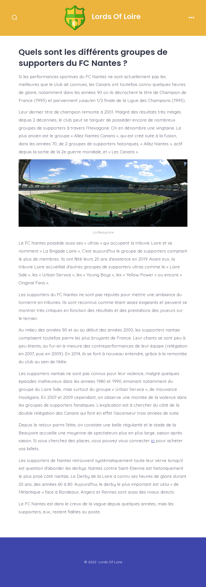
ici (153, 440)
